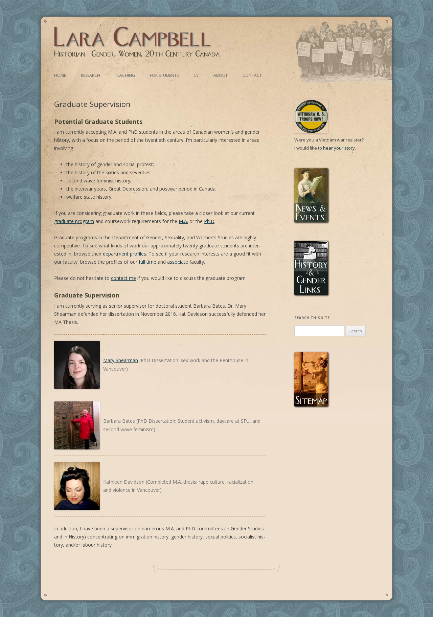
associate (177, 262)
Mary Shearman (120, 360)
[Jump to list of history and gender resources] (311, 293)
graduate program (74, 221)
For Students (164, 75)
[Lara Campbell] (138, 57)
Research (90, 75)
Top (420, 593)
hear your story (339, 148)
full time (147, 262)
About (220, 75)
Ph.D (209, 221)
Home (60, 75)
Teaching (125, 75)
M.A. (183, 221)
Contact (252, 75)
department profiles (124, 253)
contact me (123, 278)
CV (196, 75)
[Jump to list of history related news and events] (311, 221)
